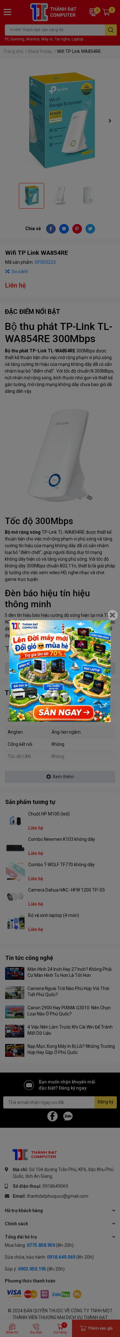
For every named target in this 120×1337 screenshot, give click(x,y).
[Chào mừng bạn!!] (60, 671)
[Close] (113, 615)
